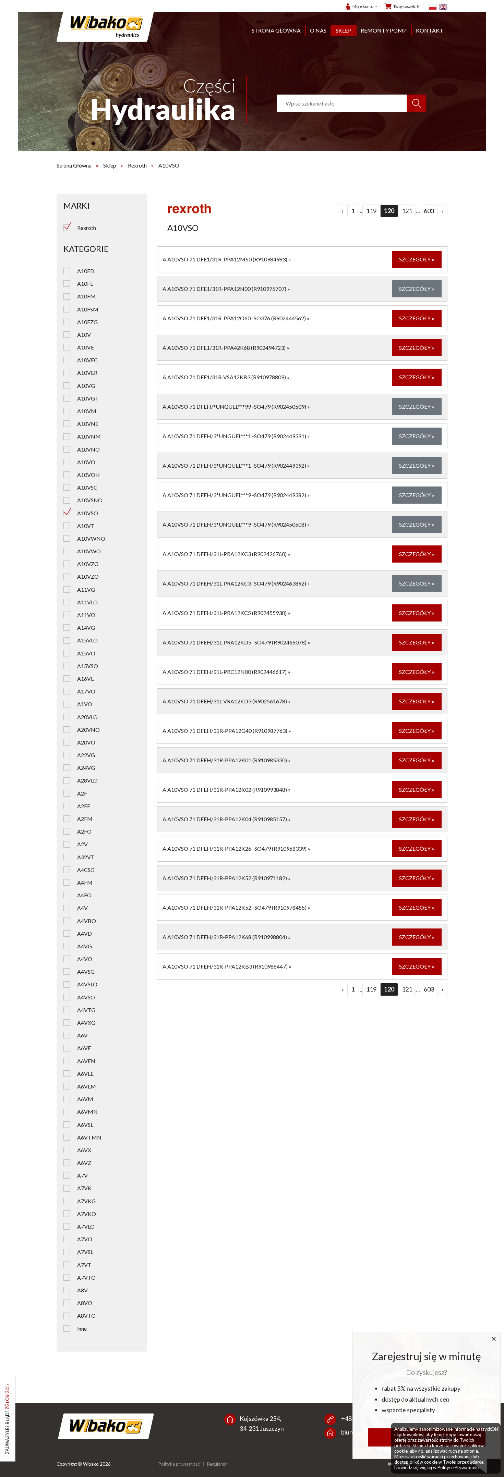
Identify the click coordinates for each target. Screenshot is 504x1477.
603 (429, 210)
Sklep (343, 30)
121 (407, 210)
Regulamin (217, 1464)
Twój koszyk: (406, 6)
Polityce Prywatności (458, 1467)
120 (389, 210)
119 (371, 210)
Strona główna (276, 30)
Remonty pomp (384, 30)
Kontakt (429, 30)
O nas (318, 30)
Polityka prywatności (179, 1464)
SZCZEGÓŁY (416, 259)
